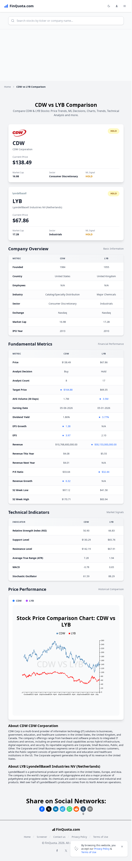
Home (7, 86)
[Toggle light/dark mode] (109, 6)
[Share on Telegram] (62, 809)
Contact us (59, 836)
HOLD (89, 176)
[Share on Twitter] (49, 809)
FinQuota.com (68, 829)
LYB (17, 201)
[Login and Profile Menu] (116, 6)
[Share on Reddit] (76, 809)
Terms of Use (88, 852)
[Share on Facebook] (42, 809)
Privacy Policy (101, 848)
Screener (42, 836)
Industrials (55, 234)
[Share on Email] (90, 809)
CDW (19, 143)
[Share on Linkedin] (55, 809)
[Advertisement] (66, 55)
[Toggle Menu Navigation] (124, 6)
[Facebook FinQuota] (57, 850)
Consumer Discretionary (63, 176)
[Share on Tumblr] (83, 809)
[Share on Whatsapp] (69, 809)
